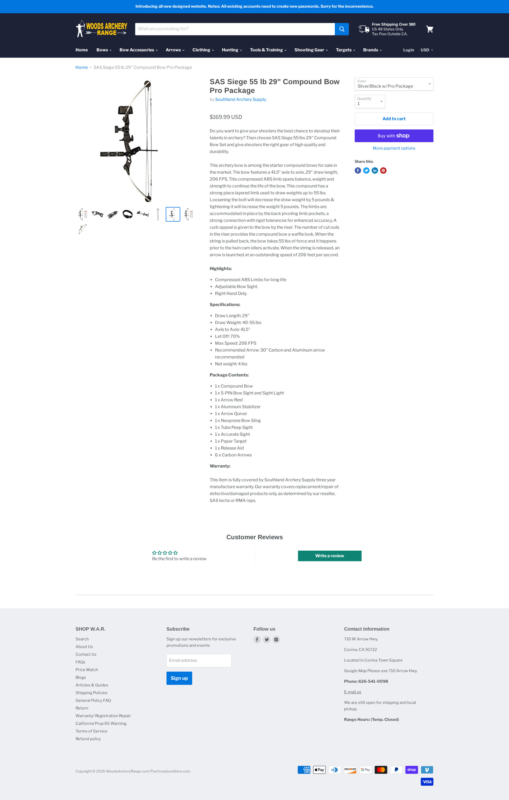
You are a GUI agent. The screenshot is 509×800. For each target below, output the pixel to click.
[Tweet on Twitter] (366, 170)
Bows (102, 49)
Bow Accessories (137, 49)
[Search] (342, 29)
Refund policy (88, 738)
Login (408, 50)
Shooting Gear (310, 49)
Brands (371, 49)
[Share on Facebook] (358, 170)
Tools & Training (267, 49)
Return (82, 708)
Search (82, 639)
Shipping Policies (92, 692)
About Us (84, 646)
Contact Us (86, 654)
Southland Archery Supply (240, 99)
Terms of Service (91, 731)
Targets (344, 49)
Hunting (230, 49)
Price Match (87, 669)
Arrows (174, 49)
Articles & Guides (92, 685)
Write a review (329, 555)
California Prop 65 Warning (101, 723)
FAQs (80, 662)
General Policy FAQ (93, 700)
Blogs (81, 677)
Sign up (179, 678)
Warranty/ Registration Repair (103, 715)
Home (82, 49)
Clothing (201, 49)
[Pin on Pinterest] (383, 170)
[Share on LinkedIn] (375, 170)
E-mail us (352, 692)
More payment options (394, 148)
